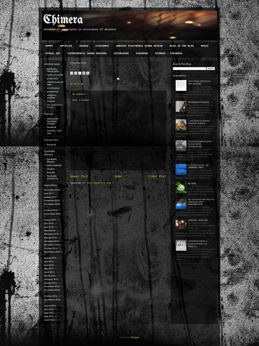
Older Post (157, 176)
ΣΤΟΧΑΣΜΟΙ (102, 46)
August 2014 (50, 305)
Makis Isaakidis (54, 165)
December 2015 (52, 241)
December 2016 (52, 200)
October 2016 (51, 210)
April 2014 (49, 319)
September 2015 (52, 251)
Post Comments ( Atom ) (100, 183)
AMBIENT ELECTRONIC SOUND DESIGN (139, 46)
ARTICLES (66, 46)
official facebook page (55, 83)
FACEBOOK (142, 53)
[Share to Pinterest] (87, 73)
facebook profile (55, 74)
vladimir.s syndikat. (51, 96)
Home (118, 176)
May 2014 (49, 316)
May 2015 (49, 268)
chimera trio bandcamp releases (53, 121)
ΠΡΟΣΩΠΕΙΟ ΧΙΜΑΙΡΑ (198, 102)
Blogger (135, 337)
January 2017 (50, 197)
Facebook (51, 127)
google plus (52, 78)
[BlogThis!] (75, 73)
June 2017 (49, 193)
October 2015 (51, 248)
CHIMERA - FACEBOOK (168, 53)
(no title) (192, 183)
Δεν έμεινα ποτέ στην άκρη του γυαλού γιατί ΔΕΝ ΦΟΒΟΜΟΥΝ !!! (201, 202)
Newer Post (79, 176)
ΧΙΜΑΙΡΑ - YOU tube (54, 131)
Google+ (51, 169)
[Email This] (71, 73)
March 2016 (50, 230)
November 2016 (52, 204)
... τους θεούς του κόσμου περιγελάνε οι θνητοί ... (199, 121)
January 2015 (50, 283)
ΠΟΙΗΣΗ (83, 46)
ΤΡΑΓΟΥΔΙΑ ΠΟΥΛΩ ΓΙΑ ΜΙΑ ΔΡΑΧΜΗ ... (199, 82)
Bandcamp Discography (53, 70)
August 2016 (50, 219)
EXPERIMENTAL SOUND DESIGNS (87, 53)
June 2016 (49, 227)
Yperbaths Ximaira (52, 160)
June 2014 (49, 312)
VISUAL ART (52, 53)
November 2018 (52, 189)
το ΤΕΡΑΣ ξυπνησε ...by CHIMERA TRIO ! (198, 166)
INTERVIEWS (121, 53)
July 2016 (49, 223)
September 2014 (52, 299)
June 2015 (49, 265)
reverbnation (53, 88)
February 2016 (51, 234)
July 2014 (49, 309)
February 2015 (51, 279)
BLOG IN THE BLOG (182, 46)
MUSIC (204, 46)
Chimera (63, 20)
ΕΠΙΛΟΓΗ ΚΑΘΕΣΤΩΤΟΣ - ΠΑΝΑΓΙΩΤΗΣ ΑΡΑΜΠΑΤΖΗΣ (200, 144)
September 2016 (52, 213)
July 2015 (49, 261)
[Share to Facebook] (83, 73)
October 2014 (51, 296)
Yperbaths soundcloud (52, 177)
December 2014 (52, 286)
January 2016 (50, 237)
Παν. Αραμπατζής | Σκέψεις (55, 105)
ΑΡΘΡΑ (49, 46)
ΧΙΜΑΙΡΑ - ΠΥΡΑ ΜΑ (198, 220)
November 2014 (52, 290)
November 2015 (52, 244)
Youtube (51, 101)
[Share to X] (79, 73)
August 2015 (50, 258)
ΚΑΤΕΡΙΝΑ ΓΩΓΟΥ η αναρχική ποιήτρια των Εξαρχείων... (197, 243)
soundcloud (52, 91)
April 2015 (49, 272)
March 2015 (50, 275)
